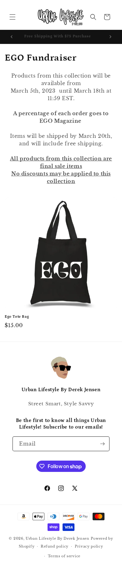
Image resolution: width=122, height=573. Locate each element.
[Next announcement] (110, 37)
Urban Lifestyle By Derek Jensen (57, 538)
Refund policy (55, 546)
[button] (12, 17)
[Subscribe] (102, 443)
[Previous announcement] (11, 37)
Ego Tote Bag (17, 317)
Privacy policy (89, 546)
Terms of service (64, 556)
